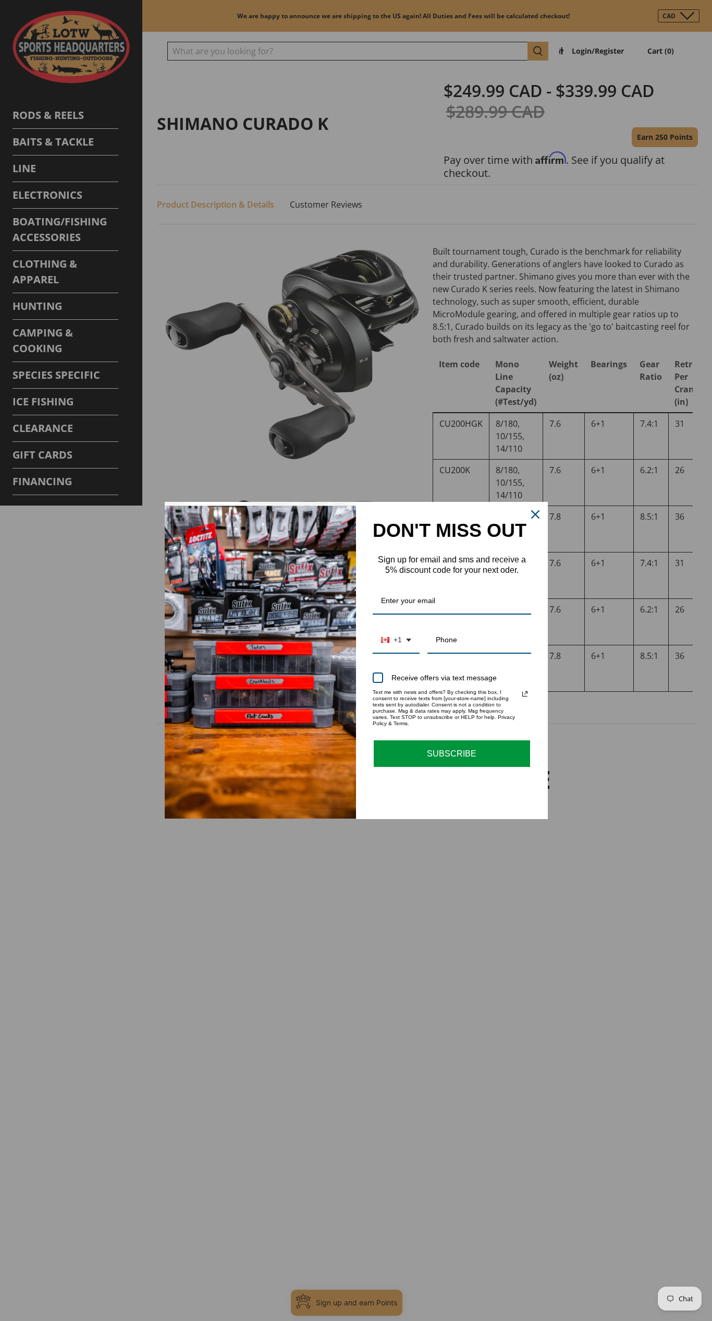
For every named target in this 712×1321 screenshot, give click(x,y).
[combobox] (396, 640)
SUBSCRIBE (451, 753)
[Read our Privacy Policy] (525, 694)
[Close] (535, 514)
